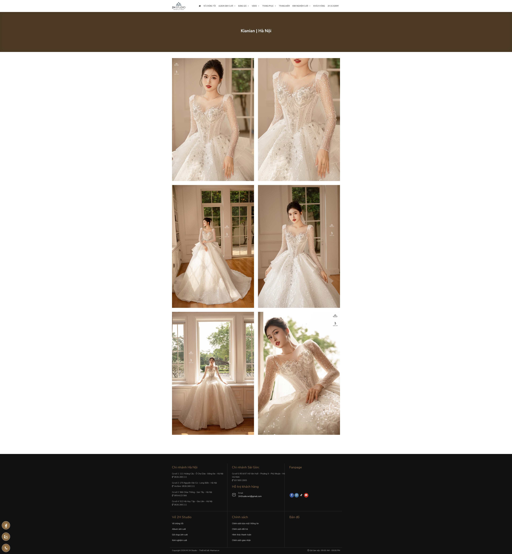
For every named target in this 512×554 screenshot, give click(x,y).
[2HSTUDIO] (178, 6)
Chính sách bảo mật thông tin (245, 523)
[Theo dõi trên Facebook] (292, 495)
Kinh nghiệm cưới (300, 6)
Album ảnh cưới (225, 6)
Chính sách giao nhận (241, 540)
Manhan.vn (214, 550)
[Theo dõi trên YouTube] (306, 495)
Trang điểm (284, 6)
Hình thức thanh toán (241, 534)
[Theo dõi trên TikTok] (301, 495)
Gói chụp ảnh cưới (180, 534)
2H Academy (333, 6)
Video (254, 6)
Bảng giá (242, 6)
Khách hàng (319, 6)
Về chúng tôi (209, 6)
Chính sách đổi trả (240, 529)
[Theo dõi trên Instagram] (296, 495)
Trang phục (268, 6)
